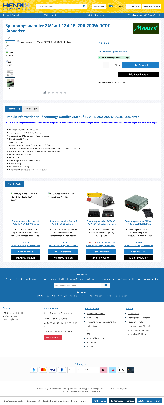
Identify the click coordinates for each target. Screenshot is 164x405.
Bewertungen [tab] (31, 108)
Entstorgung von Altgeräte (139, 325)
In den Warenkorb (140, 65)
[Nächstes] (91, 68)
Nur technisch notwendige (122, 400)
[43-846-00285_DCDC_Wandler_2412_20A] (55, 68)
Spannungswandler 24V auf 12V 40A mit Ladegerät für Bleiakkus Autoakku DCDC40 (101, 222)
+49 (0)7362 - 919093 (55, 319)
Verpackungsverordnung (138, 330)
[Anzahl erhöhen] (111, 65)
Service (129, 308)
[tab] (13, 109)
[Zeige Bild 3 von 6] (53, 93)
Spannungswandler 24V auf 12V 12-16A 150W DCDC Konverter (25, 222)
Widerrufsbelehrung (95, 338)
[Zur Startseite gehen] (17, 6)
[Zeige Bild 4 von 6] (57, 93)
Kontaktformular (65, 331)
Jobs (88, 330)
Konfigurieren (100, 400)
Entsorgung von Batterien (139, 317)
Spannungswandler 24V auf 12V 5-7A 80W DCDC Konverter (138, 222)
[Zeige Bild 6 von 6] (65, 93)
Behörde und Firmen (96, 313)
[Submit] (105, 285)
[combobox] (58, 6)
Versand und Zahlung (137, 334)
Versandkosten (75, 388)
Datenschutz (133, 313)
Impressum (91, 342)
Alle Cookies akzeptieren (149, 400)
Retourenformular (136, 321)
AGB (94, 295)
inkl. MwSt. (116, 6)
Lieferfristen (92, 325)
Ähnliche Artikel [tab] (15, 183)
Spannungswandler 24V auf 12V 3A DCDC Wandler (63, 222)
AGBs (89, 334)
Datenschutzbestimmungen (56, 295)
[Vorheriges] (19, 68)
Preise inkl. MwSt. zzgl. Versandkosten (112, 51)
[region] (49, 68)
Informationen (92, 308)
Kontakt (90, 346)
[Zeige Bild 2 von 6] (49, 93)
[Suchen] (84, 6)
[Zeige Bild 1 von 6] (45, 93)
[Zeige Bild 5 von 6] (61, 93)
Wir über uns (92, 317)
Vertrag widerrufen (53, 337)
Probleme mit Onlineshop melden (101, 321)
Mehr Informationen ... (77, 400)
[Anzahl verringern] (100, 65)
